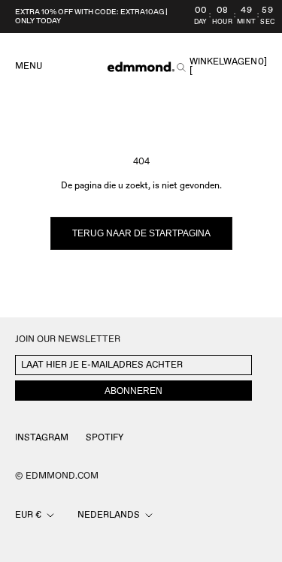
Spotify (104, 437)
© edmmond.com (57, 476)
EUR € (28, 515)
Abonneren (133, 391)
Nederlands (108, 515)
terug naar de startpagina (141, 233)
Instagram (41, 437)
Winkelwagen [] (228, 67)
